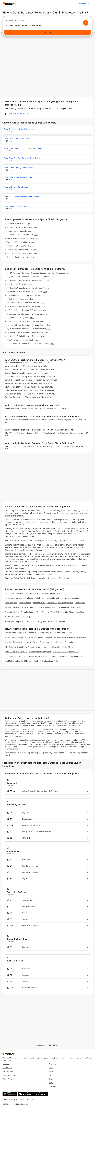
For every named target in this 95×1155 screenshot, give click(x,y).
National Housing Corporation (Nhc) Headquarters (53, 603)
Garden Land (80, 603)
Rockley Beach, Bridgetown (16, 638)
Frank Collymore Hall (59, 612)
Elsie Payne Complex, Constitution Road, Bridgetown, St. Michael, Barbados (35, 622)
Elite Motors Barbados (70, 598)
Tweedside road (52, 598)
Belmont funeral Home (51, 593)
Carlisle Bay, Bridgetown (38, 647)
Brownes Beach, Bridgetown (40, 638)
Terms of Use (7, 1099)
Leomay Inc (9, 593)
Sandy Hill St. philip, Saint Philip (46, 661)
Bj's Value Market (12, 612)
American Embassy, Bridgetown (18, 642)
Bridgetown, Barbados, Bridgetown (43, 656)
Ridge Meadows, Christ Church (63, 642)
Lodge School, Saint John (38, 633)
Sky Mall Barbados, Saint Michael (18, 661)
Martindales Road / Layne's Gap (17, 617)
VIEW (28, 224)
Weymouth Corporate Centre (28, 593)
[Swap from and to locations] (85, 23)
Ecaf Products (11, 603)
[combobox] (47, 21)
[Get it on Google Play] (9, 1094)
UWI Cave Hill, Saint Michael (16, 652)
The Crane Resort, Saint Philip (62, 647)
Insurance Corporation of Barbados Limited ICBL (24, 598)
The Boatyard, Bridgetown (15, 647)
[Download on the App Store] (25, 1094)
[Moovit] (9, 3)
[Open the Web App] (40, 1094)
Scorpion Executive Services (70, 607)
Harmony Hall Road (12, 607)
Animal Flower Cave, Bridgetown (66, 652)
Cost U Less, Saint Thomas (61, 633)
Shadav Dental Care (77, 612)
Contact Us (30, 1099)
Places (51, 1071)
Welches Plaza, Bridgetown (40, 652)
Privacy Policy (19, 1099)
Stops (51, 1079)
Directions (52, 1086)
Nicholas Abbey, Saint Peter (16, 656)
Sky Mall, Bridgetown (41, 642)
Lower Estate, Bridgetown (15, 633)
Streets (51, 1075)
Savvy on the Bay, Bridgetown (71, 656)
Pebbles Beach (25, 603)
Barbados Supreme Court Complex (35, 612)
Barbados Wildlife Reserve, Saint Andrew (70, 638)
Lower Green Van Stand (47, 607)
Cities (51, 1083)
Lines (51, 1068)
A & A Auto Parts (29, 607)
